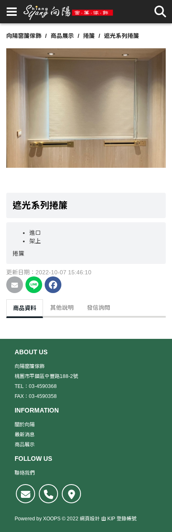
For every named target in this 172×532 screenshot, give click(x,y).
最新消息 (25, 435)
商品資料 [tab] (24, 308)
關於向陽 (25, 425)
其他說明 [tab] (61, 307)
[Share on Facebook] (53, 284)
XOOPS (52, 519)
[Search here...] (160, 12)
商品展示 (62, 35)
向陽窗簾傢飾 (23, 35)
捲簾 (89, 35)
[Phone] (48, 493)
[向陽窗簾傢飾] (68, 12)
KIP (111, 519)
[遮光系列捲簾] (86, 107)
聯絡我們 (25, 473)
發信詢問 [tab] (98, 307)
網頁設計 (90, 519)
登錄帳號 (126, 519)
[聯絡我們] (25, 493)
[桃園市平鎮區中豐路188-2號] (71, 493)
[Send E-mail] (14, 284)
